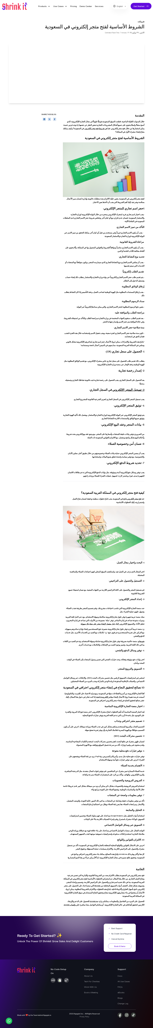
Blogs (120, 997)
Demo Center (86, 6)
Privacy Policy (84, 1016)
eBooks (121, 992)
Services (99, 6)
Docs (120, 975)
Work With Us (90, 986)
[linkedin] (44, 119)
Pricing (73, 6)
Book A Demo (119, 946)
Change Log (123, 1003)
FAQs (120, 986)
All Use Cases (124, 981)
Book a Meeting (91, 992)
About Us (88, 975)
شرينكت (141, 21)
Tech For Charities (92, 981)
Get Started (139, 6)
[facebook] (54, 119)
